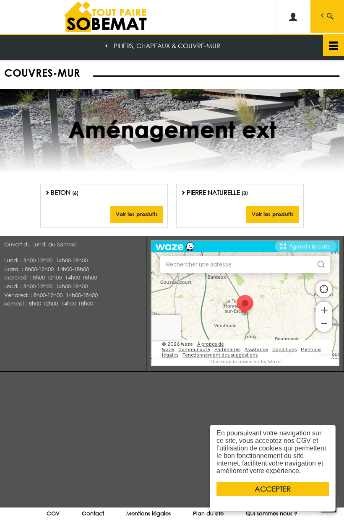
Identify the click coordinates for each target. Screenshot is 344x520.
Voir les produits (137, 214)
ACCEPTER (273, 488)
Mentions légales (148, 513)
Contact (93, 513)
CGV (53, 513)
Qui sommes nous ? (271, 513)
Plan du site (208, 513)
